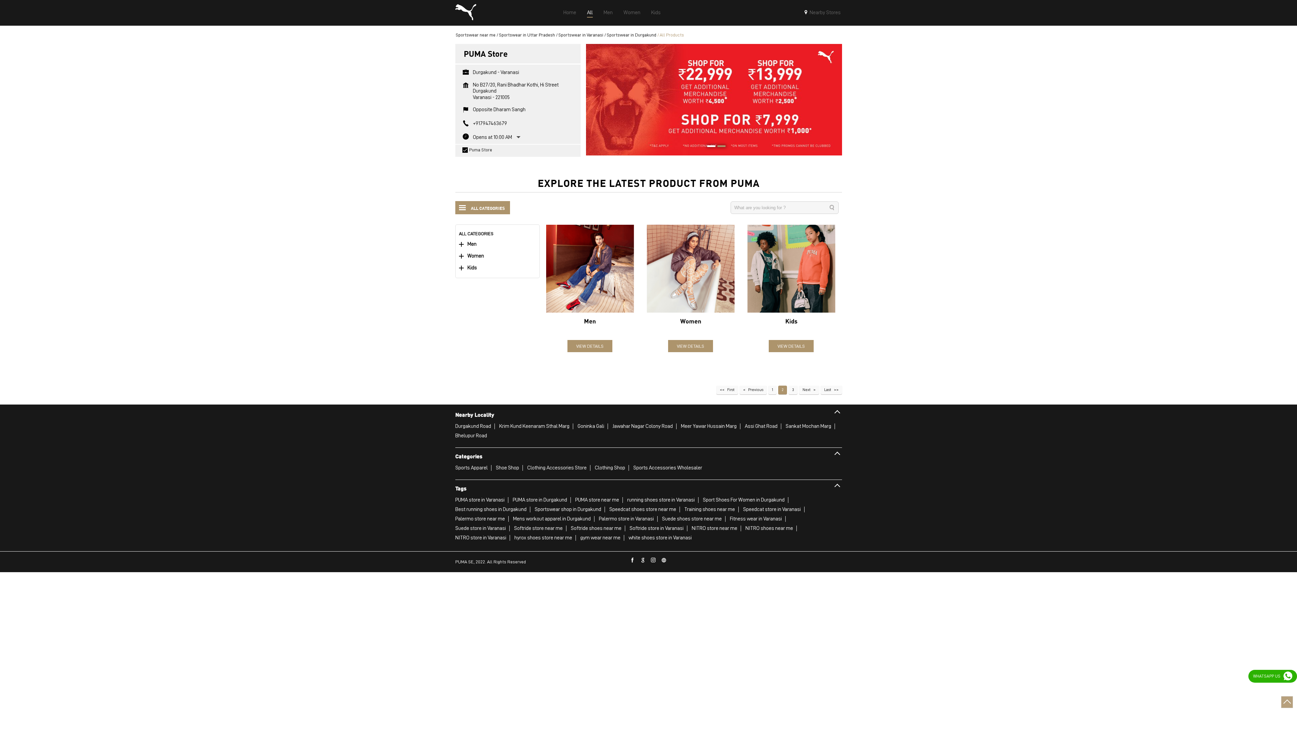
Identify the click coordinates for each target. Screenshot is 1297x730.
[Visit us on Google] (643, 560)
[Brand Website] (664, 560)
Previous (755, 390)
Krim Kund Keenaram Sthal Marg (534, 426)
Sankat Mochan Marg (808, 426)
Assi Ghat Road (761, 426)
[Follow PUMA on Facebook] (632, 560)
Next (807, 390)
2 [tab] (719, 147)
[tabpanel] (714, 99)
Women (475, 256)
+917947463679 (490, 123)
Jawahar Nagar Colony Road (642, 426)
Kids (472, 267)
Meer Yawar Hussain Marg (709, 426)
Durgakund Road (473, 426)
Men (472, 244)
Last (827, 390)
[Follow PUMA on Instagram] (653, 560)
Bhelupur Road (471, 435)
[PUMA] (465, 13)
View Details (590, 346)
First (731, 390)
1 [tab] (709, 147)
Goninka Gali (591, 426)
